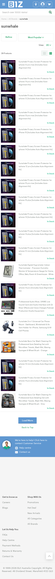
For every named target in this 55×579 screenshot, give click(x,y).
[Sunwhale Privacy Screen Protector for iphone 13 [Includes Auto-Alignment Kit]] (8, 219)
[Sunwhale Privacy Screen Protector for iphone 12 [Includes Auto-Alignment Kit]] (8, 101)
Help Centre (8, 540)
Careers (6, 502)
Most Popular (35, 37)
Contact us (24, 452)
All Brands (13, 19)
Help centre (25, 447)
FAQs (4, 534)
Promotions (33, 502)
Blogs (5, 507)
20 (47, 45)
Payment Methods (11, 545)
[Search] (50, 12)
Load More (27, 420)
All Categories (35, 518)
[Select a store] (35, 4)
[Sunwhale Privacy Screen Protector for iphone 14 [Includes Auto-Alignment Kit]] (8, 152)
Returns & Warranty (12, 551)
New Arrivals (34, 513)
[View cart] (49, 4)
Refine (9, 37)
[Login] (42, 4)
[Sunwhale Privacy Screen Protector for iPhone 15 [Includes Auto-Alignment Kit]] (8, 135)
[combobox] (27, 12)
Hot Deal (32, 507)
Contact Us (7, 556)
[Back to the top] (49, 555)
